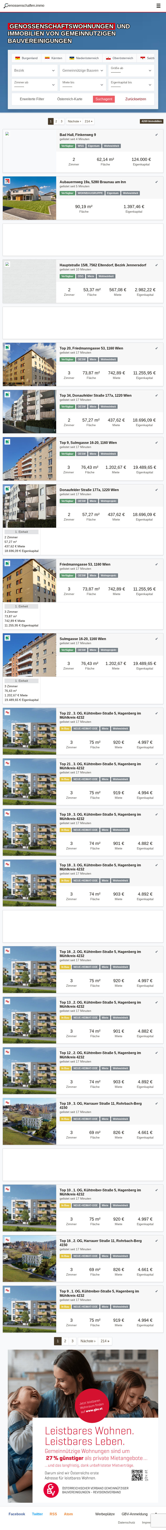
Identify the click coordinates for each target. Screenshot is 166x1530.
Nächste (74, 121)
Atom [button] (68, 1514)
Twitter (37, 1514)
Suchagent (104, 99)
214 (89, 121)
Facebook (17, 1514)
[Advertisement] (83, 240)
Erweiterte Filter (32, 99)
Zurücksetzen (135, 99)
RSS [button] (53, 1514)
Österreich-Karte (69, 99)
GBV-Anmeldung (135, 1514)
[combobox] (34, 70)
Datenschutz (126, 1522)
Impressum (149, 1522)
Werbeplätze (105, 1514)
